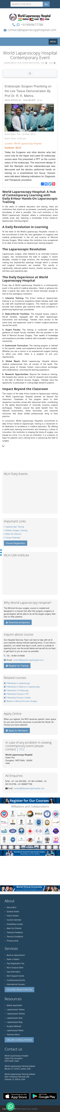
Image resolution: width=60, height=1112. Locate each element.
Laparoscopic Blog (14, 1022)
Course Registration (15, 543)
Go (46, 4)
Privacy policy (12, 940)
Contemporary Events (16, 980)
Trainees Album (13, 1034)
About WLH (11, 907)
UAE (42, 62)
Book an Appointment (16, 955)
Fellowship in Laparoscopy (18, 683)
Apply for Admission (18, 730)
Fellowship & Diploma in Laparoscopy (23, 686)
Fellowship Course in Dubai (18, 697)
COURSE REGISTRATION (19, 989)
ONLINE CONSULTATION (19, 1039)
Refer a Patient (13, 959)
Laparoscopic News (15, 1030)
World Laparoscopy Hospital (26, 1108)
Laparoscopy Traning (14, 526)
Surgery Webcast (14, 1026)
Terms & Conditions (15, 936)
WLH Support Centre (15, 975)
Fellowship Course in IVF (17, 693)
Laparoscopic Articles (16, 1013)
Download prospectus (19, 622)
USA (51, 62)
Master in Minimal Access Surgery (21, 701)
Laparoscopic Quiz (14, 1017)
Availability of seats (15, 924)
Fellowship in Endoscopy (17, 690)
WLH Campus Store (15, 967)
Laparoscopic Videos (15, 1009)
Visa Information (13, 971)
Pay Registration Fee (15, 963)
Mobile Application (14, 1005)
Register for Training (18, 665)
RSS (21, 749)
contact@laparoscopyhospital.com (32, 30)
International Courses (16, 984)
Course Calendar (12, 537)
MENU (54, 42)
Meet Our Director (13, 533)
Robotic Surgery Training (16, 530)
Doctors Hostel (13, 911)
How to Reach (13, 915)
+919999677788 (32, 25)
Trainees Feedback (15, 932)
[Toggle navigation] (30, 74)
